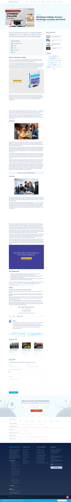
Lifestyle (51, 62)
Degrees (57, 60)
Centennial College (41, 458)
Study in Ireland (45, 421)
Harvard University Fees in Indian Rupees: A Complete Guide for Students (26, 350)
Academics (50, 56)
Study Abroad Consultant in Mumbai (36, 427)
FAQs (14, 52)
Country (27, 1)
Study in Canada (20, 421)
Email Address (53, 458)
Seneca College (40, 461)
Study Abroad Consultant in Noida (46, 427)
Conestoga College (41, 456)
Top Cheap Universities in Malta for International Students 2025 (14, 350)
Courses (14, 47)
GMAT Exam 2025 (17, 424)
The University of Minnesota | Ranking (27, 284)
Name (10, 364)
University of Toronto (41, 453)
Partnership (26, 452)
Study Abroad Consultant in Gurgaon (57, 427)
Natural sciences (50, 64)
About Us (26, 451)
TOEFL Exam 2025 (29, 424)
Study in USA (10, 421)
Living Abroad (55, 62)
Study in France (32, 421)
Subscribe (56, 467)
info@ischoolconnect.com (16, 490)
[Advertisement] (26, 105)
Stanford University (41, 452)
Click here (15, 283)
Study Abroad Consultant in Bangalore (14, 427)
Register (59, 1)
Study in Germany (51, 421)
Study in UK (15, 421)
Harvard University (40, 449)
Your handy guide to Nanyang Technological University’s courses (35, 334)
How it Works (26, 449)
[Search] (61, 1)
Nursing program (36, 202)
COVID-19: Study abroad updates (51, 60)
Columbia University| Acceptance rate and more (18, 334)
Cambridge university (41, 455)
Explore (55, 1)
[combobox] (52, 464)
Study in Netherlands (38, 421)
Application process (54, 56)
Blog (8, 5)
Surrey (37, 110)
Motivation (59, 62)
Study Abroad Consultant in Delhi (25, 427)
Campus (14, 45)
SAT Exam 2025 (35, 424)
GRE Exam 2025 (11, 424)
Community (26, 455)
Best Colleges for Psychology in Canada (37, 350)
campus (14, 316)
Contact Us (26, 463)
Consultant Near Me (49, 1)
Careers (59, 56)
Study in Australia (26, 421)
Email (28, 364)
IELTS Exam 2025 (23, 424)
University (35, 1)
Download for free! (62, 500)
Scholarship (26, 454)
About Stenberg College (17, 43)
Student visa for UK (26, 430)
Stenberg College (12, 59)
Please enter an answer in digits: (15, 369)
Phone (52, 462)
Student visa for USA (12, 430)
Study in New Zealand (58, 421)
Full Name (52, 454)
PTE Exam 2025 (41, 424)
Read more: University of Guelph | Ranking (26, 172)
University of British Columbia (42, 462)
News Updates (54, 64)
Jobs (38, 1)
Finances (48, 62)
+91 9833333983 (14, 486)
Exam (31, 1)
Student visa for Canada (19, 430)
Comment (11, 376)
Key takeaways (15, 50)
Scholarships (43, 1)
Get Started (36, 410)
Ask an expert (26, 457)
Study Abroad (59, 64)
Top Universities (12, 5)
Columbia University (41, 459)
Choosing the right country (52, 58)
